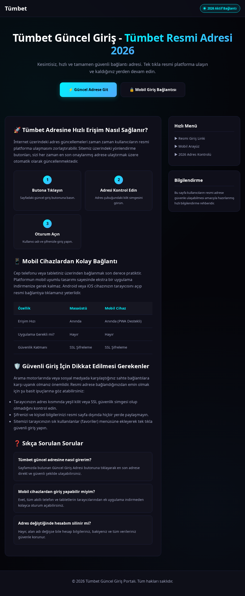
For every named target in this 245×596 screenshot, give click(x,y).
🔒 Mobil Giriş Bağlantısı (152, 89)
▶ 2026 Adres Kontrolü (192, 154)
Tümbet (16, 8)
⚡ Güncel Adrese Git (88, 89)
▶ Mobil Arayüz (187, 146)
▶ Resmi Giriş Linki (189, 138)
